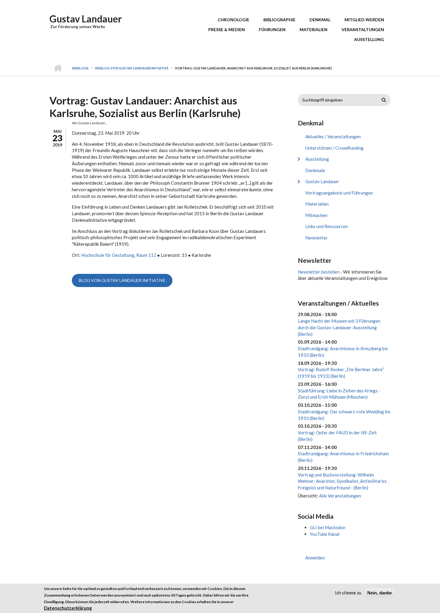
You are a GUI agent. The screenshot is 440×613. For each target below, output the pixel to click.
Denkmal (319, 19)
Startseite (57, 68)
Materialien (313, 29)
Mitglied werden (364, 19)
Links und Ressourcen (326, 226)
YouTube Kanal (324, 534)
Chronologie (233, 19)
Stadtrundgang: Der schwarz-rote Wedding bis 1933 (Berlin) (344, 415)
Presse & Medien (226, 29)
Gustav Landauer (85, 19)
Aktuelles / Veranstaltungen (333, 136)
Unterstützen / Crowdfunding (334, 148)
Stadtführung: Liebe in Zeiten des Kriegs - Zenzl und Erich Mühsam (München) (339, 394)
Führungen (272, 29)
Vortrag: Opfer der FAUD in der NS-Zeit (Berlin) (337, 436)
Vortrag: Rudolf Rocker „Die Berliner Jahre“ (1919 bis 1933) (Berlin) (341, 373)
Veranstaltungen (363, 29)
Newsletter (316, 237)
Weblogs (80, 68)
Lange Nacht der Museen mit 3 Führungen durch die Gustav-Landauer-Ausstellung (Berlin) (339, 327)
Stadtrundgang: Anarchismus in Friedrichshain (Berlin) (343, 457)
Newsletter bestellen (318, 271)
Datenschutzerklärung (68, 608)
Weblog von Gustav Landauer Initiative (132, 68)
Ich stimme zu (348, 592)
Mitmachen (316, 215)
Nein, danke (379, 592)
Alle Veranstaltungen (340, 495)
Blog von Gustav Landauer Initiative (122, 280)
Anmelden (315, 557)
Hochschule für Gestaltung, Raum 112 (118, 255)
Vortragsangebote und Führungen (339, 192)
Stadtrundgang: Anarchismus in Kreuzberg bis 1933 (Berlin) (343, 352)
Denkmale (315, 170)
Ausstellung (369, 39)
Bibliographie (279, 19)
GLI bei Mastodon (327, 527)
